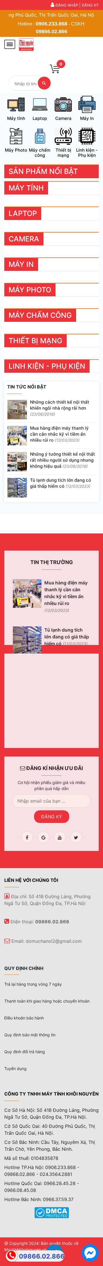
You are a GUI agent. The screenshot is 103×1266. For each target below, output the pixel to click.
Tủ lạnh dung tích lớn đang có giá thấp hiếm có (60, 483)
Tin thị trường (51, 562)
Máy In (87, 118)
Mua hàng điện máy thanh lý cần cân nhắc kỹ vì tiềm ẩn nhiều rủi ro (59, 434)
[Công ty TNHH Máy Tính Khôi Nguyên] (26, 44)
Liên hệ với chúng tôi (31, 880)
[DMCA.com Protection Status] (51, 1212)
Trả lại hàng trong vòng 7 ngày (33, 984)
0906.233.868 (51, 24)
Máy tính (16, 118)
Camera (63, 118)
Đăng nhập (67, 5)
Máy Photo (16, 150)
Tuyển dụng (15, 1068)
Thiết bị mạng (63, 152)
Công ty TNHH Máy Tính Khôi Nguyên (51, 1094)
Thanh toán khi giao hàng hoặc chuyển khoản (47, 1001)
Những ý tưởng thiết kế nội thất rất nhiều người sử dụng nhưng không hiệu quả (62, 460)
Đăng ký (90, 5)
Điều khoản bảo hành (24, 1017)
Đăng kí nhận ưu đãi (54, 768)
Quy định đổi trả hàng (24, 1051)
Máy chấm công (39, 152)
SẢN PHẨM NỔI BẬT (43, 171)
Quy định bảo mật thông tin (30, 1034)
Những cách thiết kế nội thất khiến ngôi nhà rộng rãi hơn (59, 407)
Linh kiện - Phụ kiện (87, 152)
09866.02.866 (51, 31)
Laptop (40, 118)
